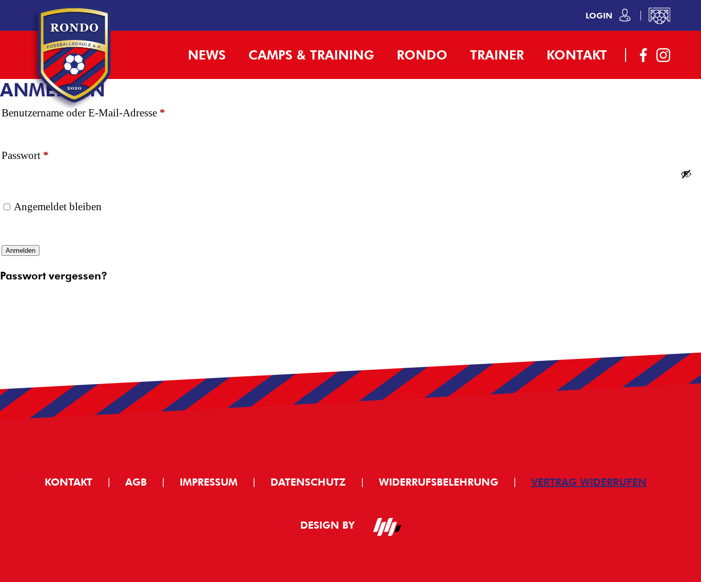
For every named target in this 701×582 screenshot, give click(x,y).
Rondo (422, 55)
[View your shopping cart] (659, 16)
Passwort (52, 155)
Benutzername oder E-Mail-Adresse (110, 112)
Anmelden (20, 250)
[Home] (74, 108)
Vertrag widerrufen (589, 482)
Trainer (497, 55)
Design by (329, 525)
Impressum (209, 482)
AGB (136, 482)
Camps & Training (311, 55)
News (207, 55)
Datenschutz (308, 482)
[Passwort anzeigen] (686, 173)
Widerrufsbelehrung (438, 482)
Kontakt (577, 55)
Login (600, 16)
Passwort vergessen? (53, 275)
